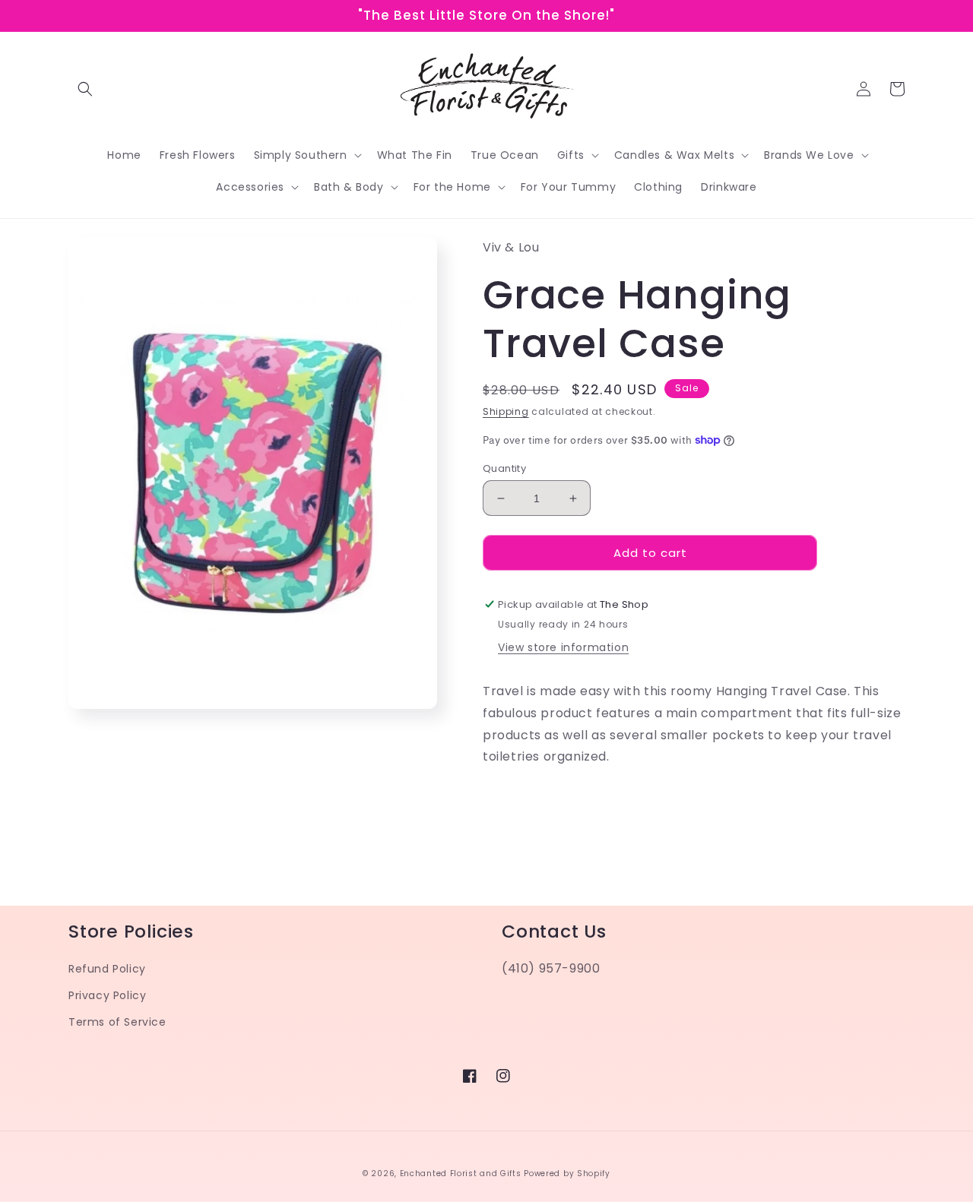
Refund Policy (107, 968)
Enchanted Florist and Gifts (460, 1173)
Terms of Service (117, 1022)
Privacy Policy (107, 995)
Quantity (504, 468)
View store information (563, 647)
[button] (85, 89)
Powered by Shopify (567, 1173)
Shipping (506, 411)
